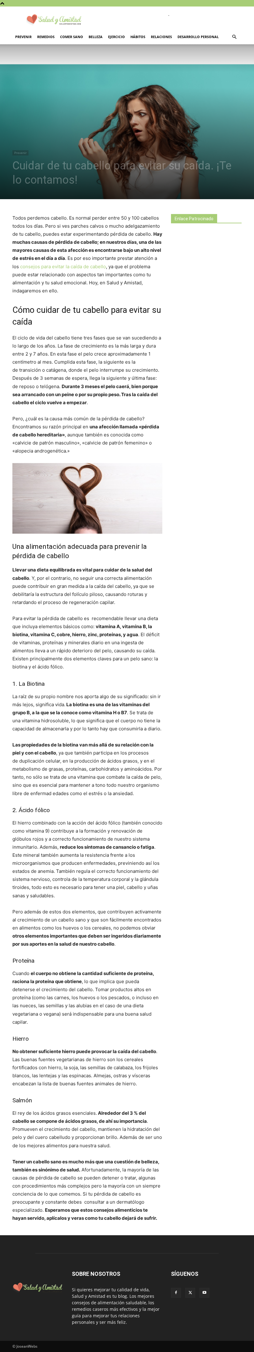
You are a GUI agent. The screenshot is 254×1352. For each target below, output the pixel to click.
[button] (234, 37)
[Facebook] (176, 1293)
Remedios (46, 36)
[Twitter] (190, 1293)
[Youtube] (204, 1293)
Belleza (96, 36)
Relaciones (161, 36)
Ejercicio (116, 36)
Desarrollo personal (198, 36)
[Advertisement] (212, 283)
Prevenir (23, 36)
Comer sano (71, 36)
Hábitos (137, 36)
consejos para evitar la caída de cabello (63, 266)
